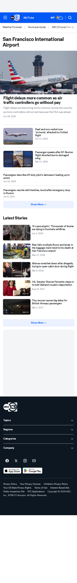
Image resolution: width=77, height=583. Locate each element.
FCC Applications (36, 491)
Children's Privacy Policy (56, 484)
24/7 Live (28, 18)
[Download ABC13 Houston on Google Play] (32, 471)
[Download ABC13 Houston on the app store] (12, 471)
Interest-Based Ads (59, 488)
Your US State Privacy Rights (17, 488)
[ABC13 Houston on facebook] (7, 461)
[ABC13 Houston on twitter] (16, 461)
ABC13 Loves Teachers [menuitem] (64, 27)
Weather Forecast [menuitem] (12, 27)
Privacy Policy (10, 484)
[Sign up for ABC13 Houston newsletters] (34, 461)
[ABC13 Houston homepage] (15, 18)
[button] (5, 17)
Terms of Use (40, 488)
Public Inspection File (13, 491)
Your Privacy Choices (30, 484)
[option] (15, 27)
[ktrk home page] (10, 407)
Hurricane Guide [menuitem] (37, 27)
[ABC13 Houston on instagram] (25, 461)
